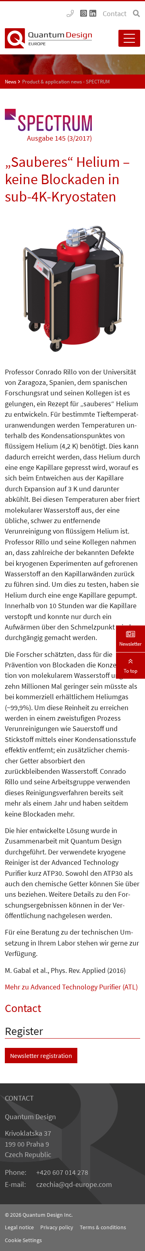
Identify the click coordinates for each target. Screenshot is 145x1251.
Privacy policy (56, 1227)
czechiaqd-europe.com (74, 1184)
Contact (114, 13)
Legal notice (19, 1227)
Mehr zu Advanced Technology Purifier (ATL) (71, 987)
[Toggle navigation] (129, 38)
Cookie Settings (23, 1240)
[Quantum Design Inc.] (70, 13)
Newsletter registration (41, 1056)
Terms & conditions (103, 1227)
